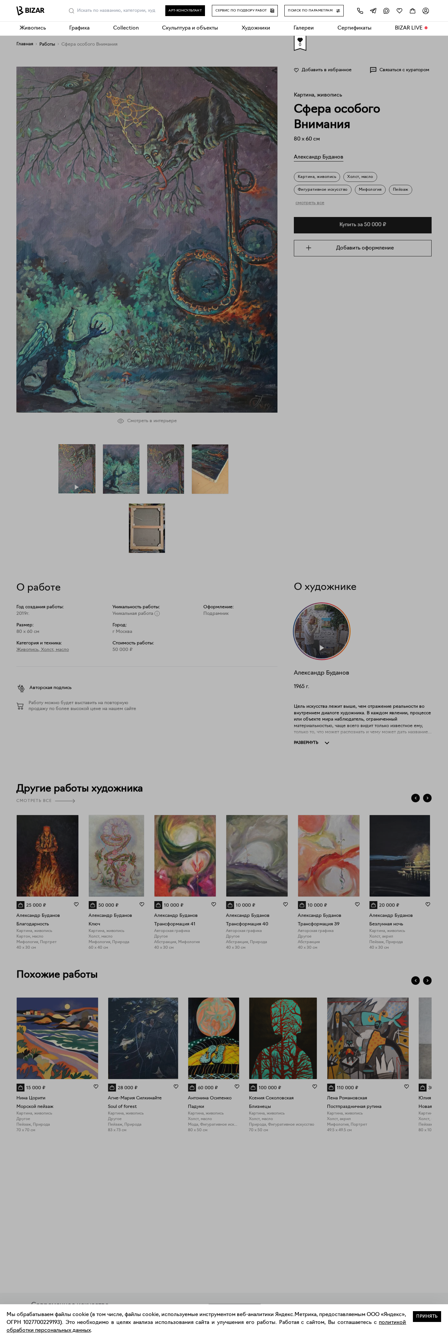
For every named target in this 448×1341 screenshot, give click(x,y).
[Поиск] (71, 10)
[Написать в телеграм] (373, 10)
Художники (256, 28)
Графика (79, 28)
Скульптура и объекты (190, 28)
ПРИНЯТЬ (427, 1316)
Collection (126, 28)
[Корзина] (412, 10)
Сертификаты (354, 28)
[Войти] (425, 10)
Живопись (33, 28)
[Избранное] (399, 10)
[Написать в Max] (386, 10)
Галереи (304, 28)
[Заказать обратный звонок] (360, 10)
